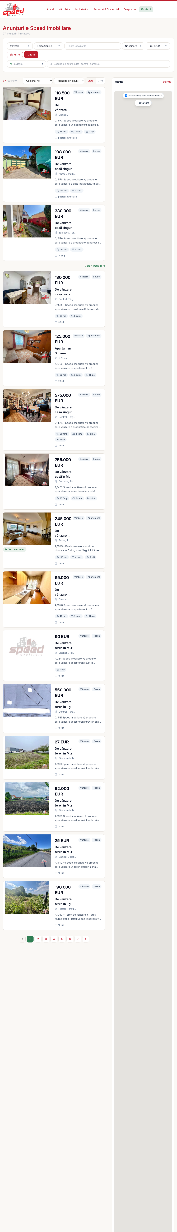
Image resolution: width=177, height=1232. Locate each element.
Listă (91, 80)
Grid (100, 80)
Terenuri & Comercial (106, 9)
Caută (31, 54)
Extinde (166, 81)
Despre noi (130, 9)
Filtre (17, 54)
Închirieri (80, 9)
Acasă (50, 9)
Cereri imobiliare (95, 265)
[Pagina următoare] (85, 939)
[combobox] (92, 46)
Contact (146, 9)
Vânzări (63, 9)
